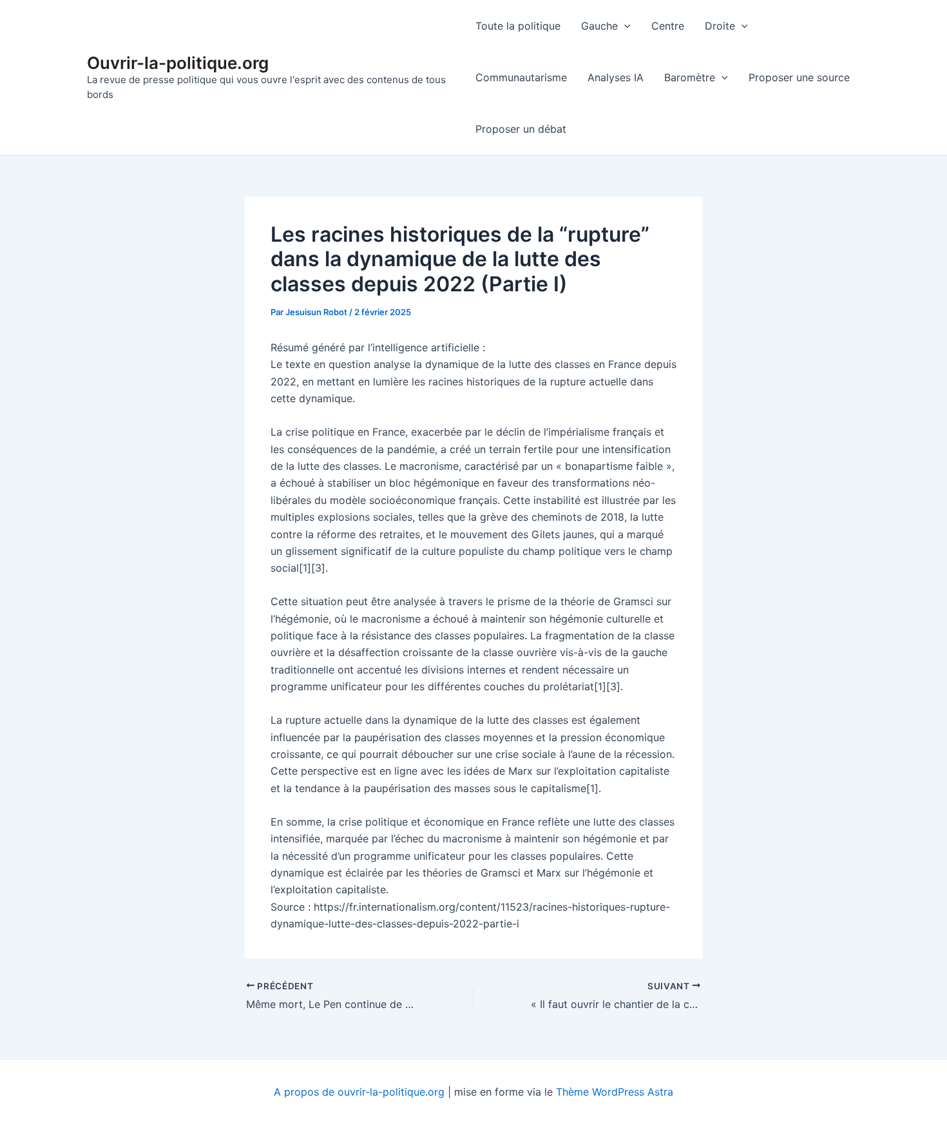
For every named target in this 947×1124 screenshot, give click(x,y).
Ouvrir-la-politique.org (178, 63)
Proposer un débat (520, 128)
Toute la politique (517, 25)
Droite (720, 25)
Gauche (599, 25)
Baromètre (689, 77)
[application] (624, 26)
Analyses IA (616, 77)
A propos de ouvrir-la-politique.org (359, 1091)
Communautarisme (521, 77)
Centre (667, 25)
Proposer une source (799, 77)
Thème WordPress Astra (614, 1091)
